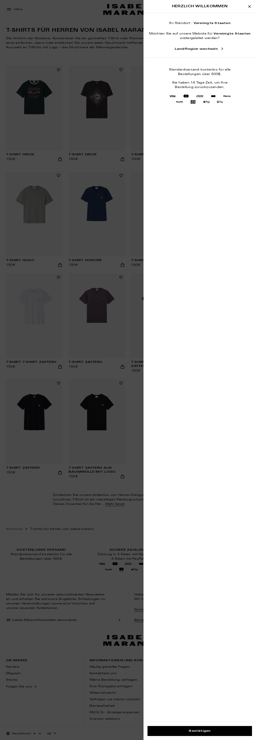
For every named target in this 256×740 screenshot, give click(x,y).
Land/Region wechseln (196, 49)
